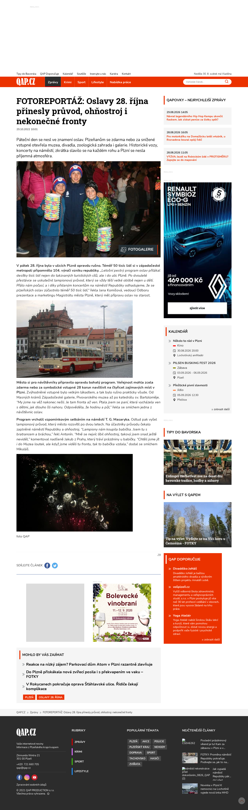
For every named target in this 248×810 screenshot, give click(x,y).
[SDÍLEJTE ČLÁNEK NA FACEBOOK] (47, 565)
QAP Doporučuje (49, 74)
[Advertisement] (124, 36)
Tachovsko (137, 758)
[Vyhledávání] (226, 81)
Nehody (159, 747)
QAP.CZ (20, 712)
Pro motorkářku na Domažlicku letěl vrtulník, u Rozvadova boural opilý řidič (196, 138)
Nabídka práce (120, 82)
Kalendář (68, 74)
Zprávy (53, 82)
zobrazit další (221, 409)
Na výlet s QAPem (184, 494)
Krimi (67, 82)
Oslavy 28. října (50, 697)
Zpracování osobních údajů (31, 785)
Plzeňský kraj (139, 747)
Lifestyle (97, 82)
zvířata (134, 764)
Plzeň (29, 697)
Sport (81, 82)
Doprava (135, 753)
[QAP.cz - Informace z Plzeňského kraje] (25, 82)
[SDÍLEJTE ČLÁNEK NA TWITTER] (55, 565)
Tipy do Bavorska (26, 74)
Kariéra (114, 74)
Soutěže (81, 74)
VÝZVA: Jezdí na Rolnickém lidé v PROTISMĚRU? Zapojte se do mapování (197, 158)
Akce (145, 741)
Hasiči (154, 758)
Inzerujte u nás (98, 74)
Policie (159, 741)
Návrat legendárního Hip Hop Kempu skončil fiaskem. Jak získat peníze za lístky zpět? (195, 117)
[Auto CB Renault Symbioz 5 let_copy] (198, 317)
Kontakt (126, 74)
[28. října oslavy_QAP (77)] (138, 250)
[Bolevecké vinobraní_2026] (122, 612)
